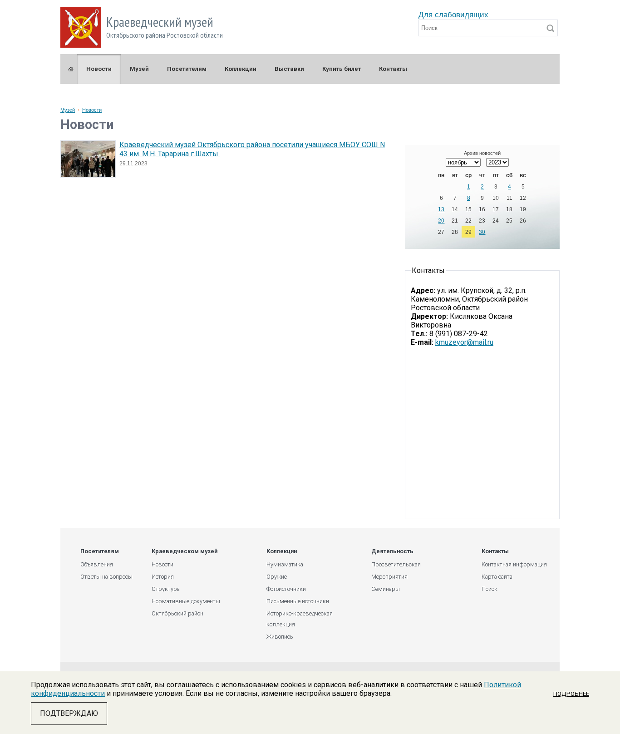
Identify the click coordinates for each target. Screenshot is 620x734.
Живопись (279, 636)
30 (482, 232)
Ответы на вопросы (106, 576)
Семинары (385, 588)
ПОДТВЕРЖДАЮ (69, 713)
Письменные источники (297, 601)
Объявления (96, 564)
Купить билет (341, 68)
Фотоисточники (286, 588)
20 (441, 221)
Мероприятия (389, 576)
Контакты (393, 68)
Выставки (289, 68)
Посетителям (187, 68)
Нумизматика (284, 564)
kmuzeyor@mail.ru (464, 342)
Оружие (276, 576)
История (163, 576)
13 (441, 209)
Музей (139, 68)
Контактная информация (514, 564)
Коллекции (240, 68)
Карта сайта (497, 576)
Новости (99, 68)
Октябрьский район (177, 613)
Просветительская (396, 564)
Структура (166, 588)
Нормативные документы (186, 601)
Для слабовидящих (453, 14)
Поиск (489, 588)
